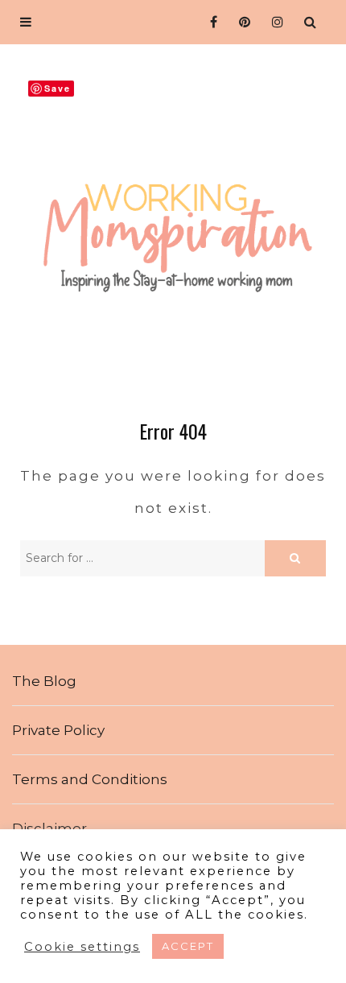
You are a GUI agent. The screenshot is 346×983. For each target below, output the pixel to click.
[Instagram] (275, 22)
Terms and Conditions (89, 779)
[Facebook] (209, 22)
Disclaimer (49, 828)
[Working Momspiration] (173, 224)
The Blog (44, 681)
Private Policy (58, 730)
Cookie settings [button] (82, 947)
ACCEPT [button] (188, 946)
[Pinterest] (242, 22)
